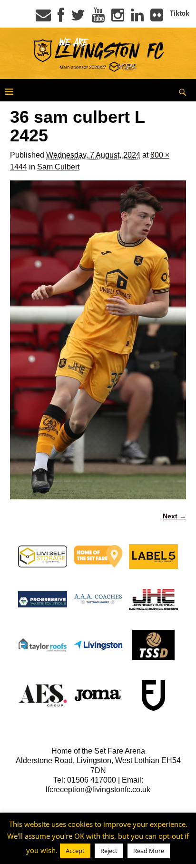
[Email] (43, 18)
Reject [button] (109, 850)
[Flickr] (156, 18)
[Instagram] (117, 18)
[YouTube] (98, 18)
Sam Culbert (58, 167)
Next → (174, 516)
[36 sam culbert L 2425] (98, 339)
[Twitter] (78, 18)
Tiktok (179, 13)
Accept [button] (75, 850)
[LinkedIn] (137, 18)
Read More (148, 850)
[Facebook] (61, 18)
